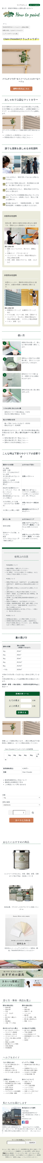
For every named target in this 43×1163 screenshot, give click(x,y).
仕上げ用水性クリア (30, 1034)
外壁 (25, 1007)
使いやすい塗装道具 (30, 1030)
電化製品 (7, 1021)
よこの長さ (14, 706)
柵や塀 (26, 1015)
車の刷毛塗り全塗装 (8, 1155)
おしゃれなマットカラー (12, 1030)
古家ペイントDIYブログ (31, 1091)
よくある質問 (9, 1085)
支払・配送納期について (12, 1081)
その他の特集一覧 (29, 1074)
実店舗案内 (27, 1083)
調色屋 (12, 1153)
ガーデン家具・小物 (30, 1017)
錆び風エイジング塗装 (11, 1044)
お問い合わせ (9, 1087)
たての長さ (14, 700)
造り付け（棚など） (11, 1017)
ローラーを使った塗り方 (12, 1072)
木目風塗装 (8, 1048)
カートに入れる (22, 820)
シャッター (27, 1013)
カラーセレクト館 (34, 1153)
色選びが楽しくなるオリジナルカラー (13, 30)
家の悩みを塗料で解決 (30, 1070)
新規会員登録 (9, 1089)
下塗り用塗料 (28, 1032)
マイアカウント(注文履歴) (12, 1091)
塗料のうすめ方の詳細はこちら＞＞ (16, 442)
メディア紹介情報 (29, 1085)
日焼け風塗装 (9, 1046)
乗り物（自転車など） (30, 1019)
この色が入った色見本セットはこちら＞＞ (18, 135)
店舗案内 (18, 1151)
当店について (28, 1081)
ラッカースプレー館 (21, 1153)
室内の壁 (7, 1007)
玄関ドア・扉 (28, 1011)
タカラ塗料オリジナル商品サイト (25, 1155)
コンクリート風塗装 (11, 1032)
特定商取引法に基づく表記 (13, 1083)
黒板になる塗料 (9, 1042)
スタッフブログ (29, 1089)
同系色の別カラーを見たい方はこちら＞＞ (18, 137)
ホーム (5, 24)
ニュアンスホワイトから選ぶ (10, 33)
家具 (6, 1019)
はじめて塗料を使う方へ (12, 1064)
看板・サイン (28, 1021)
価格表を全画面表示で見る (14, 782)
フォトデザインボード (29, 1157)
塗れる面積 (8, 1066)
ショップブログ (29, 1087)
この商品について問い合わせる (15, 784)
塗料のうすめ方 (9, 1068)
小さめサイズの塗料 (30, 1072)
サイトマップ (28, 1093)
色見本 (26, 1040)
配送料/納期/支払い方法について (16, 780)
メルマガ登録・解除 (11, 1093)
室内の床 (7, 1009)
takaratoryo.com (26, 1118)
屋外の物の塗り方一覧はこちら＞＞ (16, 440)
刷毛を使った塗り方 (11, 1070)
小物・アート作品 (10, 1023)
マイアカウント (22, 5)
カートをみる (34, 5)
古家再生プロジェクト (30, 1068)
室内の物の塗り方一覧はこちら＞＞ (16, 438)
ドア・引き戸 (9, 1013)
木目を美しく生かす (11, 1034)
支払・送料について (13, 1149)
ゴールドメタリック (11, 1036)
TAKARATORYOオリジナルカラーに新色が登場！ (16, 27)
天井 (6, 1011)
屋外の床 (27, 1009)
